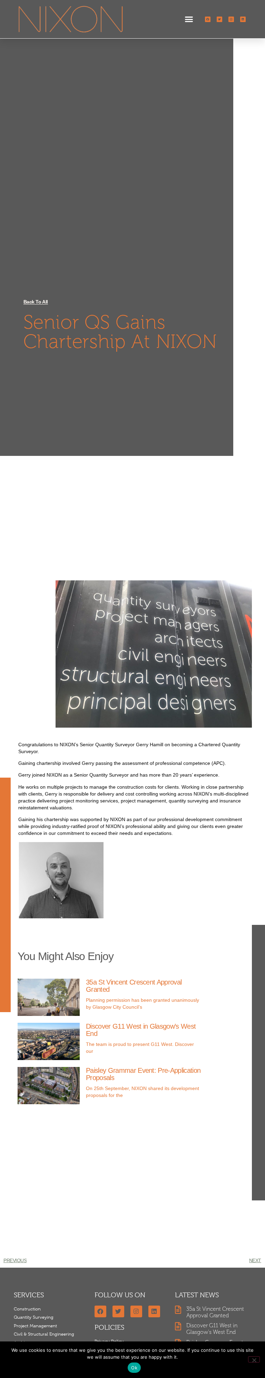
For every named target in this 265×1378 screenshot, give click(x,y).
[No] (254, 1359)
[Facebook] (207, 19)
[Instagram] (231, 19)
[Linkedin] (243, 19)
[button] (189, 19)
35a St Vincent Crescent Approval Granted (133, 985)
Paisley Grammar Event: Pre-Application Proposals (143, 1074)
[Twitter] (219, 19)
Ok (134, 1367)
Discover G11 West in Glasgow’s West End (141, 1029)
